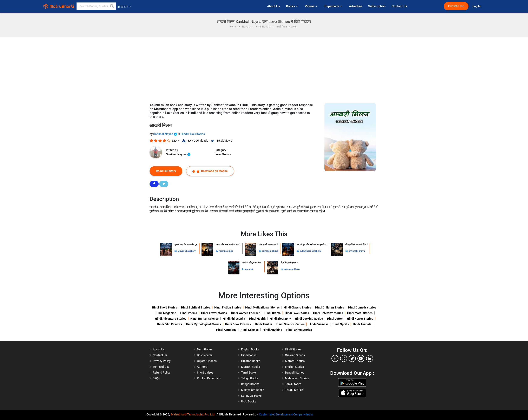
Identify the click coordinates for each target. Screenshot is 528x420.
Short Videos (205, 372)
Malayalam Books (252, 390)
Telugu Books (249, 378)
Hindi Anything (272, 329)
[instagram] (343, 358)
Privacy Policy (162, 361)
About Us (273, 6)
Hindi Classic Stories (297, 307)
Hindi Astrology (226, 329)
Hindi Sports (340, 324)
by (176, 251)
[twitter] (352, 358)
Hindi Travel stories (214, 313)
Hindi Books (248, 355)
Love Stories (222, 154)
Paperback (332, 6)
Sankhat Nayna (163, 134)
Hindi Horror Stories (360, 318)
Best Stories (204, 349)
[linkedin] (369, 358)
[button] (112, 6)
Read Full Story (166, 171)
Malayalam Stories (297, 378)
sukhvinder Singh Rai (310, 251)
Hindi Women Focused (245, 313)
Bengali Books (250, 384)
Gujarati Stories (295, 355)
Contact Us (399, 6)
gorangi (249, 269)
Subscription (376, 6)
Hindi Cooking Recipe (309, 318)
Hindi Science (249, 329)
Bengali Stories (294, 372)
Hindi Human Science (204, 318)
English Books (250, 349)
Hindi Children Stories (329, 307)
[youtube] (360, 358)
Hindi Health (257, 318)
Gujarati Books (250, 361)
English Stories (294, 366)
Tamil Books (249, 372)
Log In (477, 6)
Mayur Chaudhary (187, 251)
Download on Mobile (214, 171)
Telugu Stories (294, 390)
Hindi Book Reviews (238, 324)
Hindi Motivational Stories (262, 307)
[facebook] (334, 358)
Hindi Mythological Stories (203, 324)
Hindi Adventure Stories (170, 318)
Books (291, 6)
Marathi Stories (295, 361)
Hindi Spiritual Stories (195, 307)
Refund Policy (161, 372)
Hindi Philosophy (234, 318)
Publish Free (456, 6)
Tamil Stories (293, 384)
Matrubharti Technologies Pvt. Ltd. (194, 414)
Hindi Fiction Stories (227, 307)
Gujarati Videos (207, 361)
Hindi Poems (188, 313)
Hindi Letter (335, 318)
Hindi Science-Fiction (290, 324)
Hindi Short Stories (164, 307)
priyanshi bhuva (270, 251)
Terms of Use (161, 366)
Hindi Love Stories (193, 134)
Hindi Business (318, 324)
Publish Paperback (209, 378)
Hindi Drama (272, 313)
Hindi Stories (293, 349)
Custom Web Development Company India (286, 414)
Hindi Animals (362, 324)
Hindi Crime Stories (299, 329)
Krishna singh (226, 251)
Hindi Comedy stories (362, 307)
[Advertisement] (264, 68)
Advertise (355, 6)
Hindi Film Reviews (169, 324)
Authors (202, 366)
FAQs (156, 378)
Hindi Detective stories (328, 313)
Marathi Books (250, 366)
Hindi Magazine (166, 313)
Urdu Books (248, 401)
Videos (310, 6)
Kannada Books (251, 395)
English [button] (122, 6)
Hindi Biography (280, 318)
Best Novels (204, 355)
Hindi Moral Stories (359, 313)
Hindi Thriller (263, 324)
